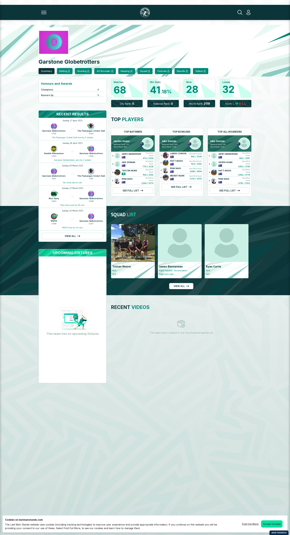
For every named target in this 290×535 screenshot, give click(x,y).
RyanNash (127, 179)
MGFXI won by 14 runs (72, 227)
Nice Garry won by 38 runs (72, 205)
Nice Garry (54, 198)
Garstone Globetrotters (54, 130)
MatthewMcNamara (245, 266)
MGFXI (54, 221)
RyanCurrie (193, 266)
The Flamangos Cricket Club (91, 130)
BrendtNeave (177, 175)
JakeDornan (128, 162)
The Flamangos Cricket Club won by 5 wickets (72, 137)
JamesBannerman (131, 154)
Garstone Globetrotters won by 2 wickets (72, 160)
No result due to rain (72, 182)
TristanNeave (129, 170)
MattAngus (176, 161)
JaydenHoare (122, 141)
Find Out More (250, 523)
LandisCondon (178, 153)
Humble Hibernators (54, 153)
